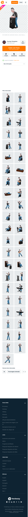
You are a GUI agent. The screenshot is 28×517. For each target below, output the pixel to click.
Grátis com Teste (14, 48)
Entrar (21, 2)
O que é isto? (16, 60)
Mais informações (7, 62)
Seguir (23, 43)
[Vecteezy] (2, 2)
